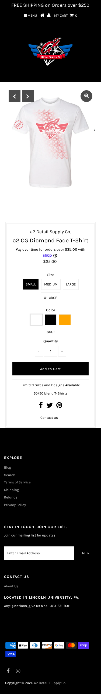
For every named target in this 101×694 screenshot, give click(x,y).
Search (9, 475)
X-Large (50, 298)
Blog (7, 467)
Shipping (11, 490)
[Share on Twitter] (49, 406)
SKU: (51, 332)
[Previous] (14, 96)
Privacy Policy (15, 505)
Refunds (11, 497)
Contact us (49, 418)
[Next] (28, 96)
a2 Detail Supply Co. (50, 683)
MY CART (65, 15)
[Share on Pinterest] (59, 406)
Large (71, 284)
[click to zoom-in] (86, 96)
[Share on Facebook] (41, 406)
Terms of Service (17, 482)
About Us (11, 586)
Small (31, 284)
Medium (51, 284)
